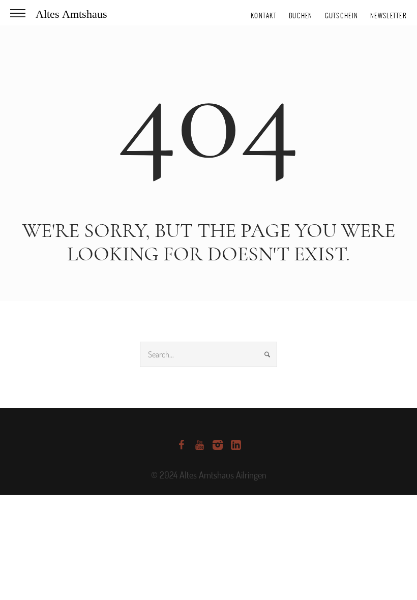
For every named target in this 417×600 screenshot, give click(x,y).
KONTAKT (264, 15)
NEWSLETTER (388, 15)
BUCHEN (301, 15)
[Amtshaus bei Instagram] (217, 445)
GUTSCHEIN (342, 15)
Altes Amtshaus (71, 14)
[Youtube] (199, 445)
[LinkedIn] (236, 445)
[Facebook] (181, 445)
